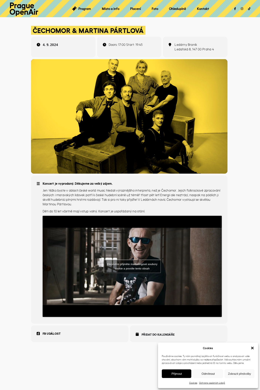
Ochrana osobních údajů (212, 382)
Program (84, 8)
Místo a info (110, 8)
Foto (155, 8)
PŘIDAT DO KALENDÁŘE (158, 334)
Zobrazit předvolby (239, 373)
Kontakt (203, 8)
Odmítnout (208, 373)
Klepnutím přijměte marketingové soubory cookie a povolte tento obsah (132, 266)
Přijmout (176, 373)
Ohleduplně (177, 8)
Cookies (193, 382)
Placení (135, 8)
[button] (252, 348)
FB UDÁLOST (52, 333)
